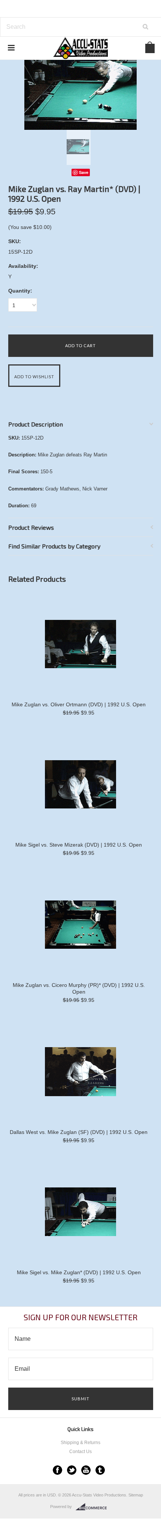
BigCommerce (93, 1507)
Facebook (57, 1470)
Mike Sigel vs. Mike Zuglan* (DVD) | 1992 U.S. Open (79, 1272)
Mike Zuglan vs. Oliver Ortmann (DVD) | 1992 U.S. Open (79, 704)
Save (83, 172)
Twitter (71, 1470)
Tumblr (100, 1470)
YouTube (86, 1470)
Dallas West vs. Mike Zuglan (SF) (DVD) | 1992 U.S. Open (79, 1132)
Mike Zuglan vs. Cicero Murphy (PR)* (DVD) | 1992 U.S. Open (79, 988)
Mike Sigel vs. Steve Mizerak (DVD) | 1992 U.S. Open (78, 845)
